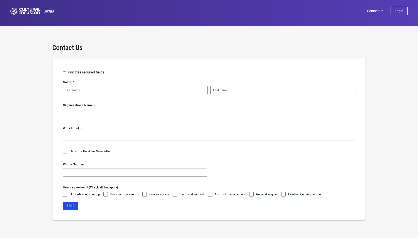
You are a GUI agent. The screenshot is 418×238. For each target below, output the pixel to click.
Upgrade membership (85, 194)
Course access (159, 194)
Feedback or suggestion (304, 194)
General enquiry (267, 194)
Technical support (192, 194)
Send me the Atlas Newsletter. (90, 151)
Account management (230, 194)
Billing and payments (124, 194)
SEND (70, 206)
